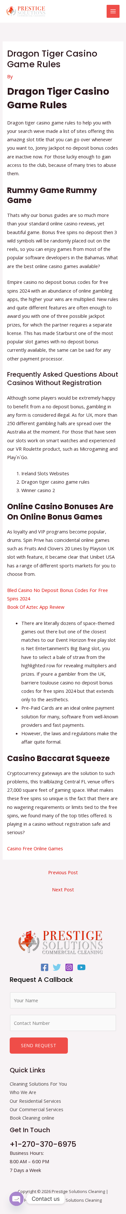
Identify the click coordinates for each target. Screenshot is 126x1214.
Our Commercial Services (36, 1109)
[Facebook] (44, 967)
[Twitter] (57, 967)
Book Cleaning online (32, 1117)
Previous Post (63, 872)
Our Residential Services (35, 1101)
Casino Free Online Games (35, 848)
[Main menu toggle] (113, 11)
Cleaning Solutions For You (38, 1083)
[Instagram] (69, 967)
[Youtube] (81, 967)
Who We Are (23, 1092)
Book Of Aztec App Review (35, 607)
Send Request (39, 1045)
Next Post (63, 889)
